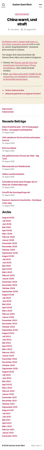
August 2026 (8, 217)
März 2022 (7, 388)
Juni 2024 (6, 301)
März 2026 (7, 234)
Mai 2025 (6, 266)
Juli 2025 (6, 259)
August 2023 (8, 333)
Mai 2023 (6, 343)
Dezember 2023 (9, 320)
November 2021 (9, 400)
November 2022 (9, 362)
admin (16, 29)
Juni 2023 (6, 339)
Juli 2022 (6, 375)
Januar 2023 (8, 356)
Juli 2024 (6, 298)
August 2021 (8, 410)
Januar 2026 (8, 240)
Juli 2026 (6, 221)
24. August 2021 (30, 29)
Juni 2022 (6, 378)
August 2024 (8, 295)
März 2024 (7, 311)
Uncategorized (22, 14)
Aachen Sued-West (22, 4)
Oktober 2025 (8, 250)
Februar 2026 (8, 237)
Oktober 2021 (8, 404)
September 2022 (10, 368)
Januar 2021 (8, 433)
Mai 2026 (6, 227)
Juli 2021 (6, 413)
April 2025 (7, 269)
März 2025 (7, 272)
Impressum (7, 109)
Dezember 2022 (9, 359)
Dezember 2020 (9, 436)
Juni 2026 (6, 224)
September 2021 (10, 407)
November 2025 (9, 246)
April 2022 (7, 384)
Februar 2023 (8, 352)
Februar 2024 (8, 314)
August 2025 (8, 256)
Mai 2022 (6, 381)
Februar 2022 (8, 391)
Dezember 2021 (9, 397)
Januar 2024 (8, 317)
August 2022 (8, 372)
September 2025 (10, 253)
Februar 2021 (8, 429)
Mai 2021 (6, 420)
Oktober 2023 (8, 327)
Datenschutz (8, 112)
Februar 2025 (8, 275)
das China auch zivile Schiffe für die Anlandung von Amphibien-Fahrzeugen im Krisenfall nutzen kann (22, 77)
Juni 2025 (6, 262)
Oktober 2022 (8, 365)
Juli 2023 (6, 336)
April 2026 (7, 230)
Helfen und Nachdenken (13, 174)
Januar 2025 (8, 278)
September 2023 (10, 330)
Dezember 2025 (9, 243)
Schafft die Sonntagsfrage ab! (16, 192)
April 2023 (7, 346)
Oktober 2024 (8, 288)
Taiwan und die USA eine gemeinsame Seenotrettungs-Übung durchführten (20, 65)
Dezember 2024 (9, 282)
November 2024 (9, 285)
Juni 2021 (6, 417)
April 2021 (7, 423)
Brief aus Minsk (9, 148)
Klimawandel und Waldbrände (16, 166)
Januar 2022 (8, 394)
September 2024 (10, 291)
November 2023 (9, 323)
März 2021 (7, 426)
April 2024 (7, 307)
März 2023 (7, 349)
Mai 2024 (6, 304)
